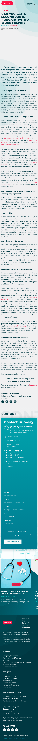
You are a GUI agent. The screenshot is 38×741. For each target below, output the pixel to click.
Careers (25, 625)
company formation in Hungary (16, 138)
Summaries (26, 627)
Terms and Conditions (21, 735)
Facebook (33, 385)
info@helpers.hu (13, 440)
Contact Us (26, 623)
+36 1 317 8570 (12, 437)
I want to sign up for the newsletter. (20, 535)
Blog (6, 11)
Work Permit (13, 25)
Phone (6, 507)
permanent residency (17, 326)
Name (6, 493)
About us (25, 618)
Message (7, 520)
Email (6, 500)
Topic (6, 513)
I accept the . (17, 531)
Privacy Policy (21, 531)
